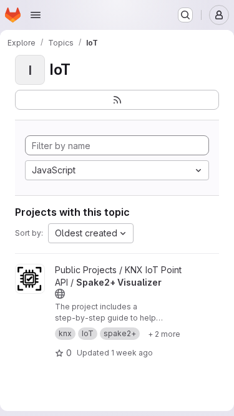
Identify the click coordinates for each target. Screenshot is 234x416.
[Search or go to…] (185, 14)
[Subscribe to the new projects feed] (117, 100)
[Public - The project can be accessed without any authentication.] (60, 294)
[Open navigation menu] (36, 15)
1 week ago (132, 352)
